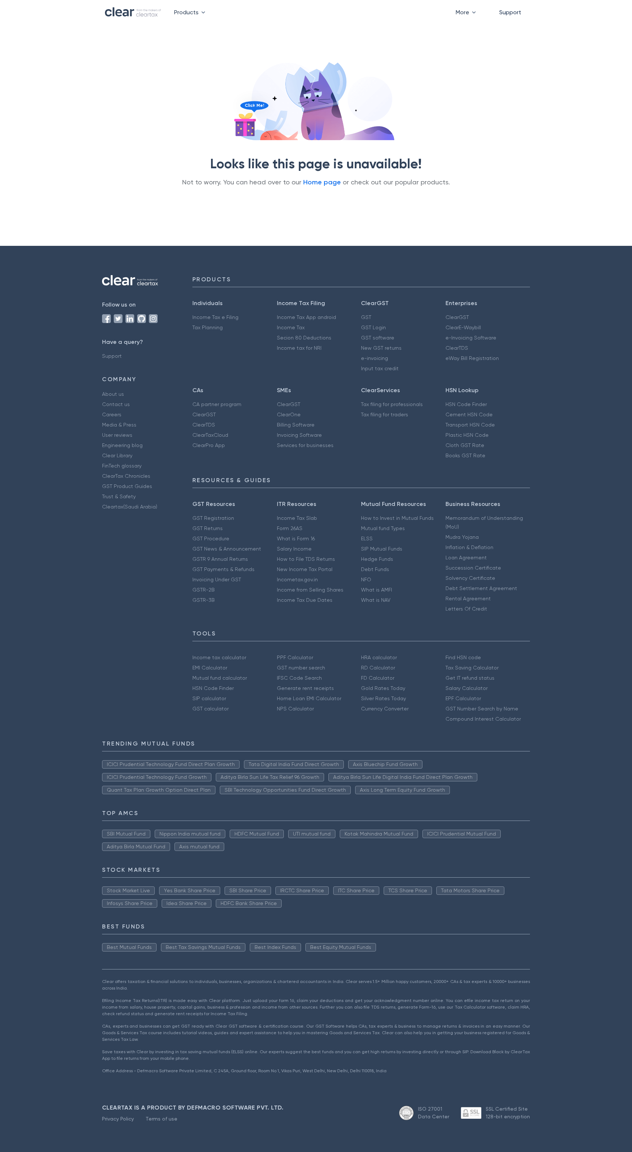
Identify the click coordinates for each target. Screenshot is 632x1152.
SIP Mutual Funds (381, 549)
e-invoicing (374, 358)
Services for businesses (305, 445)
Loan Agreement (466, 557)
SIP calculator (209, 698)
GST (366, 317)
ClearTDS (456, 348)
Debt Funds (375, 569)
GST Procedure (210, 538)
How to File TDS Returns (306, 559)
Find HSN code (463, 657)
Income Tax (291, 327)
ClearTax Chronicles (126, 476)
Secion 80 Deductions (304, 338)
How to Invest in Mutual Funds (397, 518)
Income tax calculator (219, 657)
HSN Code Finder (466, 404)
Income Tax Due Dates (304, 600)
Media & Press (119, 425)
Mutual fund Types (383, 528)
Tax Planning (207, 327)
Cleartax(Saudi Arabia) (129, 507)
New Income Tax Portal (304, 569)
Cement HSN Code (469, 414)
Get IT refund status (469, 678)
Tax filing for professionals (392, 404)
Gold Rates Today (383, 688)
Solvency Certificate (470, 578)
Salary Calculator (466, 688)
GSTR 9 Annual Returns (220, 559)
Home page (322, 182)
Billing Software (296, 425)
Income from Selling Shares (310, 590)
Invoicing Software (299, 435)
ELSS (367, 538)
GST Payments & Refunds (223, 569)
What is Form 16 (296, 538)
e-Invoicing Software (470, 338)
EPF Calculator (463, 698)
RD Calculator (378, 668)
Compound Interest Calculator (483, 719)
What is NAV (376, 600)
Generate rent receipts (305, 688)
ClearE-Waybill (463, 327)
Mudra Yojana (462, 537)
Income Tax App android (306, 317)
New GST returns (381, 348)
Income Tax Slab (297, 518)
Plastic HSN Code (467, 435)
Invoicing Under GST (216, 579)
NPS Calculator (295, 709)
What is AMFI (376, 590)
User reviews (117, 435)
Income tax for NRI (299, 348)
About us (113, 394)
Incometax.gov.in (297, 579)
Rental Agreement (468, 598)
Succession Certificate (473, 568)
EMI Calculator (209, 668)
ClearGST (457, 317)
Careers (111, 414)
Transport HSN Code (470, 425)
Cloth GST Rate (464, 445)
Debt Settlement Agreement (481, 588)
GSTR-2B (203, 590)
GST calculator (210, 709)
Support (510, 12)
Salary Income (294, 549)
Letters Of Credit (466, 609)
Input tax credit (380, 368)
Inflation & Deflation (469, 547)
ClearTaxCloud (210, 435)
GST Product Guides (127, 486)
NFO (366, 579)
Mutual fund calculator (219, 678)
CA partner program (216, 404)
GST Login (373, 327)
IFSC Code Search (299, 678)
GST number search (301, 668)
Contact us (116, 404)
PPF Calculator (295, 657)
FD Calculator (377, 678)
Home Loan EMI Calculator (309, 698)
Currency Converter (385, 709)
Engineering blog (122, 445)
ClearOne (289, 414)
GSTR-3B (203, 600)
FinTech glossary (122, 466)
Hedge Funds (377, 559)
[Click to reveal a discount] (245, 126)
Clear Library (117, 455)
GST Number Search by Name (481, 709)
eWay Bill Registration (472, 358)
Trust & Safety (119, 496)
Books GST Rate (465, 455)
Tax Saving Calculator (472, 668)
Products (186, 12)
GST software (377, 338)
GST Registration (213, 518)
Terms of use (161, 1119)
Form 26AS (289, 528)
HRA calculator (379, 657)
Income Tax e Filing (215, 317)
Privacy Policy (118, 1119)
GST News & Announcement (226, 549)
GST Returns (207, 528)
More (462, 12)
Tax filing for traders (384, 414)
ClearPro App (208, 445)
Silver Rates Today (383, 698)
